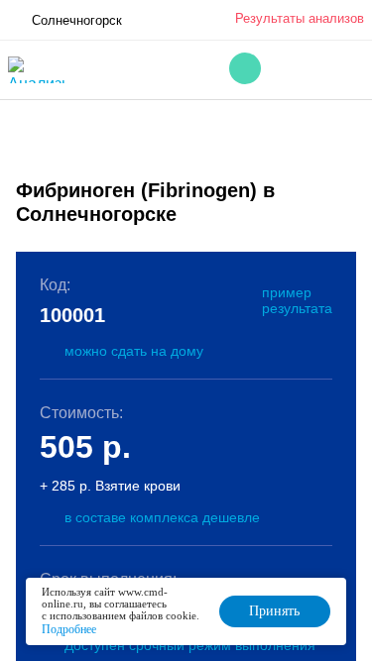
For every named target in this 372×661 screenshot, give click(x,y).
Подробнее (69, 629)
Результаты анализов (299, 18)
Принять (274, 611)
